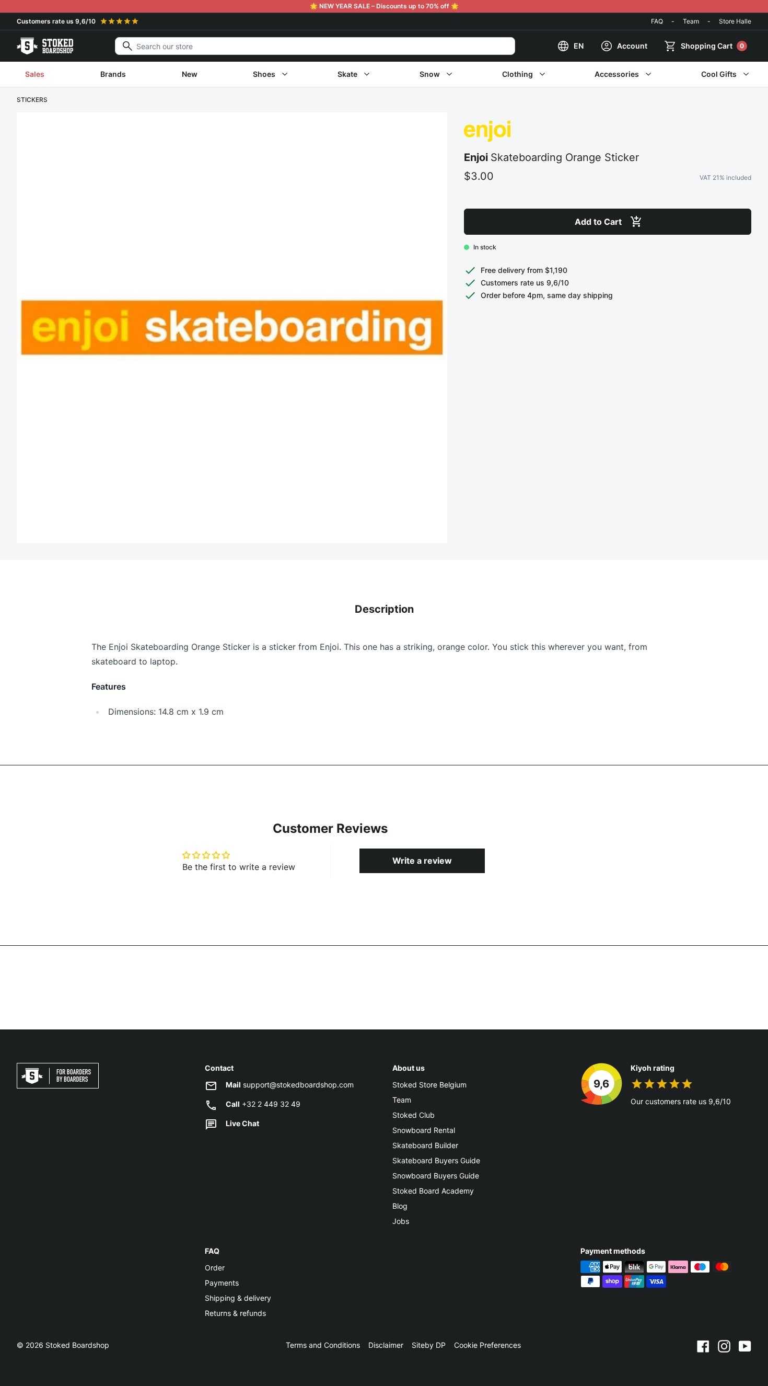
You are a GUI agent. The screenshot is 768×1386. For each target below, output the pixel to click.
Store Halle (735, 21)
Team (691, 21)
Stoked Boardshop (77, 1345)
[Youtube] (745, 1345)
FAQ (657, 21)
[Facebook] (703, 1345)
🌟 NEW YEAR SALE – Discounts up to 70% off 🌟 (384, 6)
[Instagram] (724, 1345)
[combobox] (315, 46)
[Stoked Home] (45, 46)
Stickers (32, 100)
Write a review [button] (422, 860)
